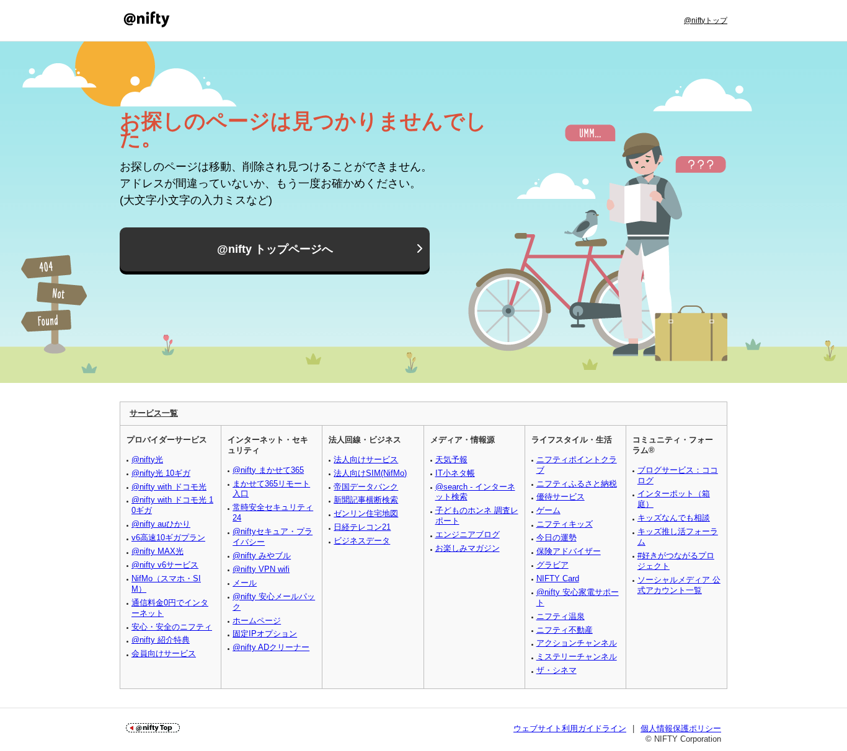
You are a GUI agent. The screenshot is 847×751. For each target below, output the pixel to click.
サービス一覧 (154, 413)
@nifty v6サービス (164, 564)
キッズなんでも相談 (673, 517)
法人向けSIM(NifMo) (370, 473)
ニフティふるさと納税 (576, 483)
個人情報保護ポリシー (681, 728)
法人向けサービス (366, 459)
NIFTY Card (557, 578)
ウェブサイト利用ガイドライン (569, 728)
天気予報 (451, 459)
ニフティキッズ (564, 524)
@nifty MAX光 (157, 551)
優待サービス (560, 496)
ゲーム (548, 510)
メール (245, 582)
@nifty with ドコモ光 (168, 486)
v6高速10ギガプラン (168, 537)
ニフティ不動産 (564, 630)
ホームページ (257, 620)
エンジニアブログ (467, 534)
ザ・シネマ (556, 670)
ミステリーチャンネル (576, 656)
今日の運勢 (556, 537)
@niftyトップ (705, 20)
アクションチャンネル (576, 643)
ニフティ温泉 (560, 616)
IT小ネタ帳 (455, 473)
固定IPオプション (265, 633)
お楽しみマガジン (467, 548)
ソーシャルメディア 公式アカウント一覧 (679, 585)
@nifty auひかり (160, 524)
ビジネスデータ (362, 540)
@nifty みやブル (262, 555)
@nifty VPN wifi (261, 569)
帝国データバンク (366, 486)
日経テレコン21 (362, 527)
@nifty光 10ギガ (160, 473)
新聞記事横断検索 (366, 499)
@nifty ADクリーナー (271, 647)
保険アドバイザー (568, 551)
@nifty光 (147, 459)
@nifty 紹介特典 (160, 639)
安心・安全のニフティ (171, 626)
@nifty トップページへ (275, 249)
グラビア (552, 564)
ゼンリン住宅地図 (366, 513)
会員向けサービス (163, 653)
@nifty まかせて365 (268, 470)
